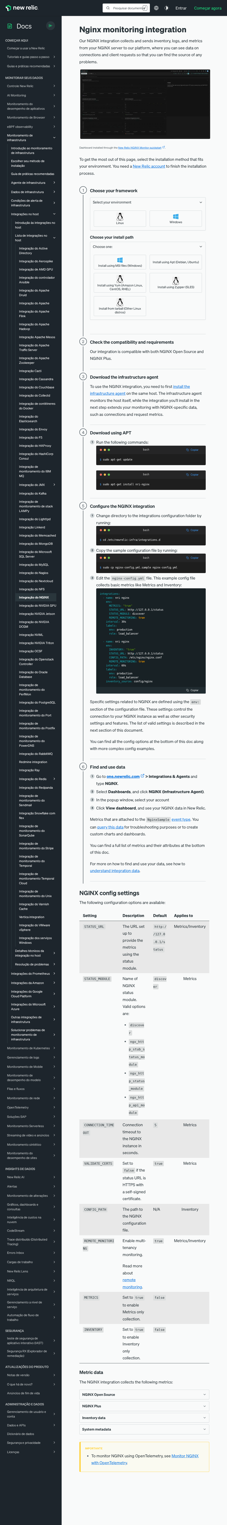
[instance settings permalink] (143, 892)
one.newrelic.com (123, 776)
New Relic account (149, 166)
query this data (110, 826)
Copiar (194, 449)
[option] (120, 219)
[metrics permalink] (106, 1372)
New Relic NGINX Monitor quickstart (139, 147)
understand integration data (114, 870)
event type (181, 819)
